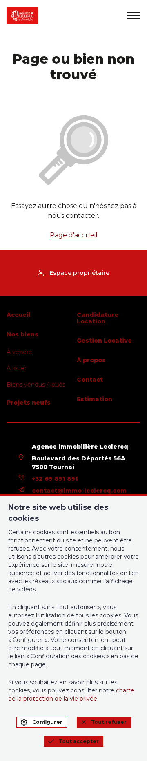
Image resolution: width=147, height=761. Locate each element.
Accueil (19, 315)
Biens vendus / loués (36, 384)
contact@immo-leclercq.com (79, 490)
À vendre (19, 352)
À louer (17, 368)
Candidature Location (97, 318)
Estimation (94, 399)
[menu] (133, 15)
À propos (91, 360)
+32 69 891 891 (55, 478)
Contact (90, 379)
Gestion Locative (104, 340)
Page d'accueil (74, 235)
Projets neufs (29, 402)
